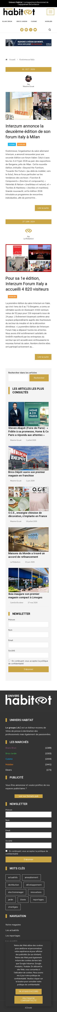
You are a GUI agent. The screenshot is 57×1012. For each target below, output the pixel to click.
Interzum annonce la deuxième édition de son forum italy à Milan (28, 131)
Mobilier (48, 21)
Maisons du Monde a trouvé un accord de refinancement (26, 555)
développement (34, 884)
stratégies (13, 907)
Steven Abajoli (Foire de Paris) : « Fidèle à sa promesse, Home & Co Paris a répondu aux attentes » (28, 431)
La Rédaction (29, 239)
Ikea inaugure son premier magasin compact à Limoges (25, 595)
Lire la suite (43, 208)
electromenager (16, 892)
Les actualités (12, 930)
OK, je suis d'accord (28, 991)
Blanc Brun (7, 21)
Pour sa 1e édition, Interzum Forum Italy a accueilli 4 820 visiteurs (27, 284)
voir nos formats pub (28, 796)
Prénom (11, 619)
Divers (28, 770)
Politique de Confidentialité (28, 999)
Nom (10, 630)
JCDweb (28, 1007)
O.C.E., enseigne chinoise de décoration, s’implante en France (27, 514)
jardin (10, 899)
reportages (38, 899)
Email (10, 640)
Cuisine (34, 21)
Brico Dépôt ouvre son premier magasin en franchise (26, 473)
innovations (36, 892)
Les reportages (13, 935)
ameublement (31, 877)
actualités (13, 877)
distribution (13, 884)
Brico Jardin (22, 21)
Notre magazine (13, 924)
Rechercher (39, 377)
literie (23, 899)
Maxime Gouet (28, 86)
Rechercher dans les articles (22, 372)
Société (11, 650)
